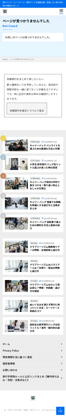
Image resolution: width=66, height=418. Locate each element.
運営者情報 (9, 363)
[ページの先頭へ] (60, 411)
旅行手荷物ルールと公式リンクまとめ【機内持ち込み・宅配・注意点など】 (31, 378)
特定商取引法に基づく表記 (17, 357)
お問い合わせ (10, 370)
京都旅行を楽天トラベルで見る (27, 110)
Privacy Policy (11, 350)
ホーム (6, 344)
